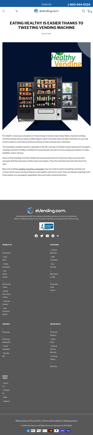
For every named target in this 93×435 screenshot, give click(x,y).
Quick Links (5, 377)
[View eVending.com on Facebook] (36, 236)
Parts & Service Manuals (53, 349)
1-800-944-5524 (79, 4)
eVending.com (32, 425)
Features (54, 245)
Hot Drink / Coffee (5, 274)
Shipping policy (70, 421)
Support (7, 401)
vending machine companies (31, 169)
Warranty (53, 366)
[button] (83, 11)
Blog (5, 397)
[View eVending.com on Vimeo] (58, 236)
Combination (7, 253)
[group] (46, 3)
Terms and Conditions (52, 421)
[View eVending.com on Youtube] (47, 236)
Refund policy (22, 421)
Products (7, 245)
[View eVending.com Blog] (53, 236)
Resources (55, 324)
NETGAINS (68, 425)
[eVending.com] (46, 11)
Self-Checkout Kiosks (6, 311)
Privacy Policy (35, 421)
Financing (6, 332)
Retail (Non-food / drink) (6, 294)
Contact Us (46, 4)
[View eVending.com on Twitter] (42, 236)
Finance (6, 324)
